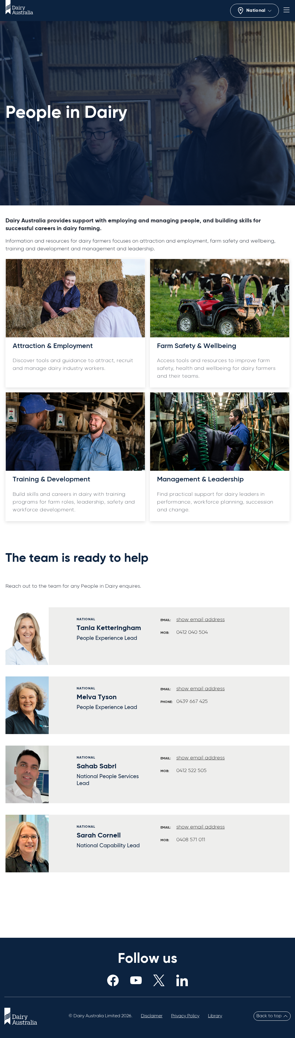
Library (215, 1016)
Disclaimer (151, 1016)
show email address (200, 619)
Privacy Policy (185, 1016)
